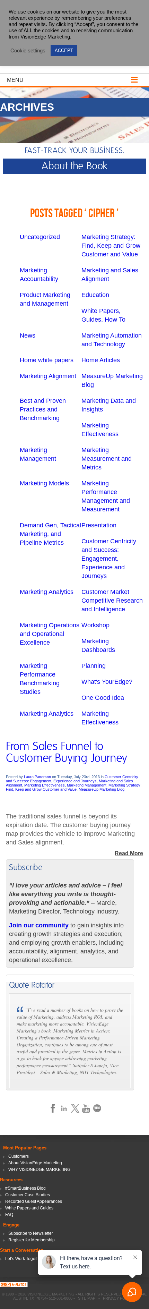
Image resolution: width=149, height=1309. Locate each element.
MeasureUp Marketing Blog (101, 789)
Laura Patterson (37, 777)
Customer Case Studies (27, 1194)
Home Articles (100, 360)
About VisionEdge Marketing (35, 1163)
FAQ (9, 1214)
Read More (129, 853)
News (27, 335)
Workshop (95, 625)
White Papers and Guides (29, 1208)
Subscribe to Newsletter (30, 1233)
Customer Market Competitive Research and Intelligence (112, 600)
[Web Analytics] (14, 1285)
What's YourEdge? (106, 681)
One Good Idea (102, 697)
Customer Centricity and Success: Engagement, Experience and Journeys (108, 558)
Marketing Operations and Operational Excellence (49, 634)
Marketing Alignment (48, 376)
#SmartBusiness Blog (25, 1188)
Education (95, 294)
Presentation (98, 525)
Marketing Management (86, 785)
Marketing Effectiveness (44, 785)
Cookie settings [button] (27, 50)
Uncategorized (40, 236)
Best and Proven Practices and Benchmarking (43, 409)
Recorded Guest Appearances (33, 1201)
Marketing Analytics (46, 591)
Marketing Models (44, 483)
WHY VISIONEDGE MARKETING (39, 1169)
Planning (93, 665)
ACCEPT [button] (64, 50)
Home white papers (46, 360)
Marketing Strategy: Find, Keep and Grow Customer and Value (110, 245)
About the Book (74, 166)
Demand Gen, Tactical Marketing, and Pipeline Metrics (50, 534)
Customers (18, 1156)
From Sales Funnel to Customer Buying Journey (66, 752)
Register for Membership (31, 1240)
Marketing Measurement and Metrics (106, 459)
